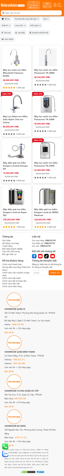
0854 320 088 (19, 363)
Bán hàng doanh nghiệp (12, 249)
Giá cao (7, 33)
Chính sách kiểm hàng (12, 286)
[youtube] (40, 256)
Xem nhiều (8, 39)
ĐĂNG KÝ (55, 273)
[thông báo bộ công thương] (40, 472)
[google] (52, 256)
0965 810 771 (19, 360)
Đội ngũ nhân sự (9, 254)
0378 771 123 (20, 437)
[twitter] (46, 256)
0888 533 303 (18, 324)
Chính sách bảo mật (11, 284)
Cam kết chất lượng (11, 251)
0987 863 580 (20, 398)
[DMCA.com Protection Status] (28, 472)
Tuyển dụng (7, 246)
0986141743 (50, 240)
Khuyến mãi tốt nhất (39, 33)
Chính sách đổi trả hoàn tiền (14, 281)
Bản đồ (8, 332)
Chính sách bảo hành (11, 278)
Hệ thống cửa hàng (10, 243)
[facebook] (34, 256)
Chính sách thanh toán (12, 264)
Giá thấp (21, 33)
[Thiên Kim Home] (13, 5)
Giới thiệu (6, 240)
